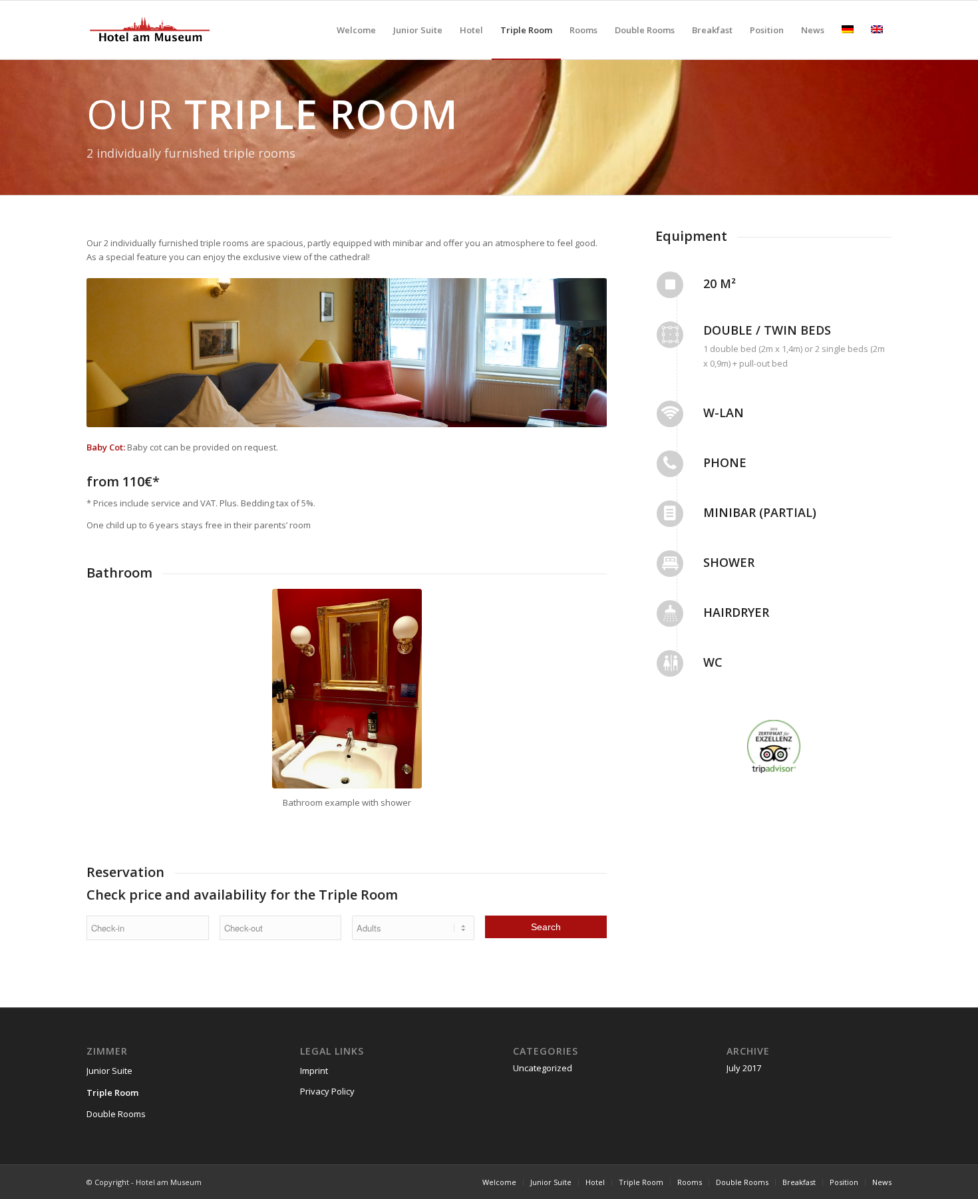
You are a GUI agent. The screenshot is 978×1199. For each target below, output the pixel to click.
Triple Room (112, 1093)
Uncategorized (542, 1068)
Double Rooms (116, 1114)
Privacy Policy (327, 1091)
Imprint (314, 1071)
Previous (116, 353)
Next (577, 353)
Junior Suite (109, 1071)
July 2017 (744, 1068)
